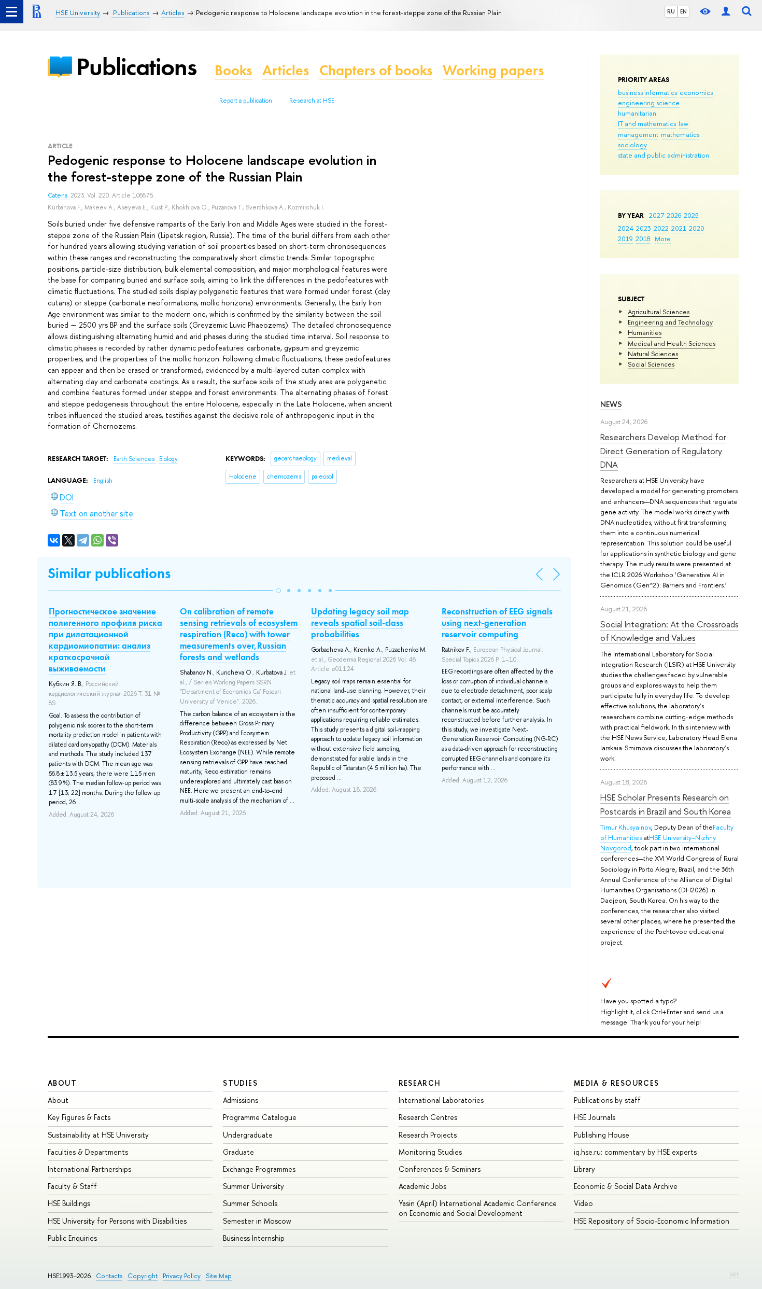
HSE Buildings (69, 1203)
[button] (278, 590)
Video (583, 1203)
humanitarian (637, 113)
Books (233, 70)
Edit (734, 1274)
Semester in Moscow (257, 1221)
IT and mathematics (647, 123)
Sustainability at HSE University (98, 1135)
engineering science (649, 102)
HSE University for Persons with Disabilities (117, 1221)
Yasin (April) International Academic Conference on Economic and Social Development (478, 1207)
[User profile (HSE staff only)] (725, 11)
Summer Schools (250, 1203)
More (663, 238)
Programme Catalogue (260, 1117)
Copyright (143, 1275)
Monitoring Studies (430, 1152)
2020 (696, 228)
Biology (168, 459)
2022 (661, 228)
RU (671, 11)
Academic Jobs (422, 1186)
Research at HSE (311, 100)
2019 (625, 238)
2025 (691, 215)
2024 (625, 228)
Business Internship (254, 1238)
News (611, 404)
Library (584, 1169)
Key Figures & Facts (79, 1117)
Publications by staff (607, 1100)
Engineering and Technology (670, 322)
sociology (632, 144)
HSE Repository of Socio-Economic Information (651, 1221)
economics (696, 92)
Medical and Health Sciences (671, 343)
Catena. (59, 195)
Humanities (644, 332)
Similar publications (109, 573)
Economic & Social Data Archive (626, 1186)
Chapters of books (375, 70)
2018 (643, 238)
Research (420, 1083)
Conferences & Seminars (440, 1169)
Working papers (493, 70)
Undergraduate (248, 1135)
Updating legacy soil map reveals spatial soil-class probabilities (360, 623)
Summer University (253, 1186)
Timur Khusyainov (625, 827)
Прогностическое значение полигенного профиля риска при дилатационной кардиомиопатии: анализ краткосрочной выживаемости (105, 640)
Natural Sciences (653, 353)
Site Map (219, 1275)
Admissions (240, 1100)
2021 (678, 228)
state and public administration (663, 155)
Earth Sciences (135, 459)
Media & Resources (616, 1083)
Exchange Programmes (259, 1169)
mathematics (680, 134)
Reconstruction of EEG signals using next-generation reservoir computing (497, 623)
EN (683, 11)
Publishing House (601, 1135)
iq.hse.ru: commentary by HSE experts (635, 1152)
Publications (136, 66)
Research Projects (428, 1135)
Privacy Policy (182, 1275)
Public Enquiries (72, 1238)
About (62, 1083)
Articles (285, 70)
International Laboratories (441, 1100)
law (683, 123)
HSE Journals (594, 1117)
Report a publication (245, 100)
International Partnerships (89, 1169)
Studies (240, 1083)
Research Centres (428, 1117)
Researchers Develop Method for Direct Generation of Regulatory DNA (663, 450)
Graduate (238, 1152)
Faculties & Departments (88, 1152)
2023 (643, 228)
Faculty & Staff (72, 1186)
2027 (656, 215)
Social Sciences (651, 364)
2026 (674, 215)
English (102, 481)
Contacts (109, 1275)
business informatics (647, 92)
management (638, 134)
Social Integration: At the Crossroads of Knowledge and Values (669, 630)
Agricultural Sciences (658, 311)
